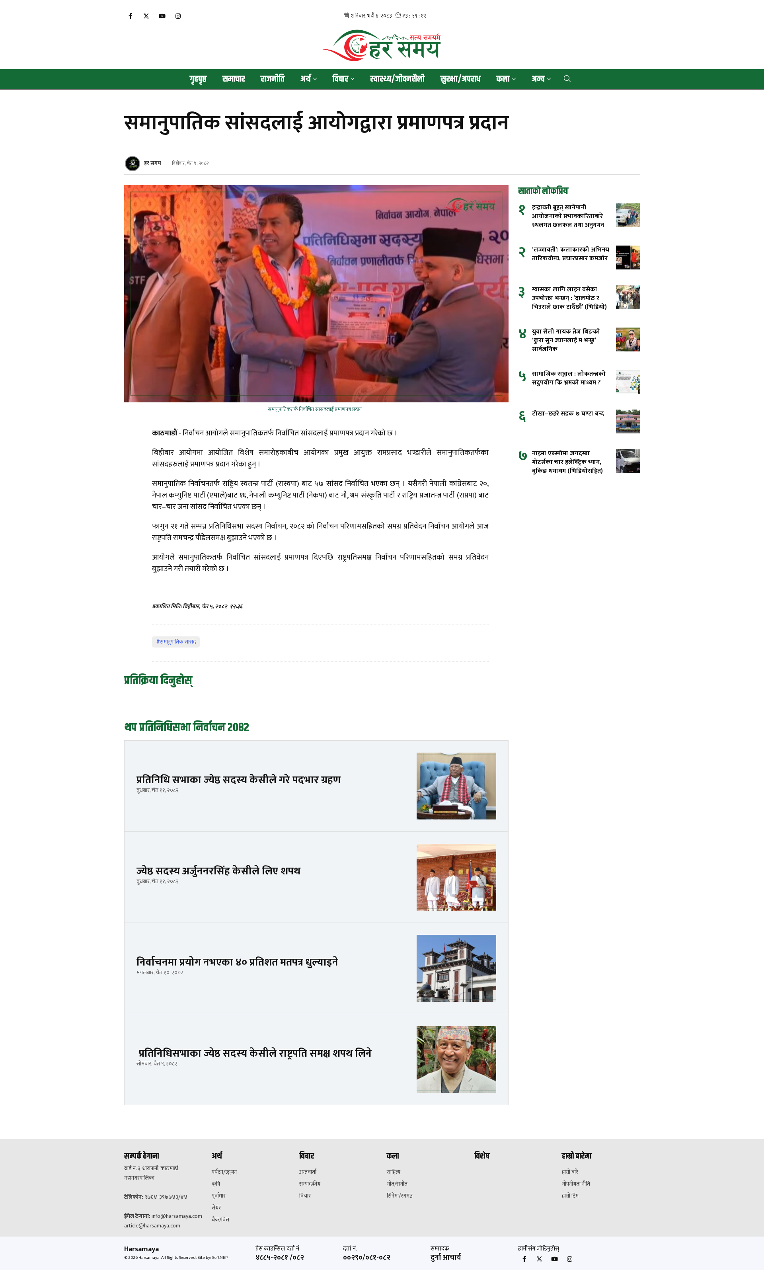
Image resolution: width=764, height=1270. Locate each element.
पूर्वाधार (219, 1196)
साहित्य (393, 1172)
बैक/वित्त (220, 1219)
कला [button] (503, 79)
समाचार (233, 79)
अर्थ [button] (305, 79)
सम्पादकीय (309, 1184)
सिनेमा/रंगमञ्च (400, 1196)
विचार (305, 1196)
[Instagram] (178, 16)
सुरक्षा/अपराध (460, 79)
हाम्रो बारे (570, 1172)
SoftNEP (220, 1257)
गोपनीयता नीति (576, 1184)
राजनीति (273, 79)
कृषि (216, 1184)
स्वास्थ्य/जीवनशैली (397, 79)
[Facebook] (130, 16)
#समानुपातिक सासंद (176, 641)
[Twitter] (146, 16)
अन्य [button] (538, 79)
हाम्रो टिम (570, 1196)
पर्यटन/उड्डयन (224, 1172)
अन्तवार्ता (307, 1172)
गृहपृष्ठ (198, 79)
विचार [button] (340, 79)
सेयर (216, 1207)
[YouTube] (162, 16)
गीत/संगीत (397, 1184)
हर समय (152, 163)
